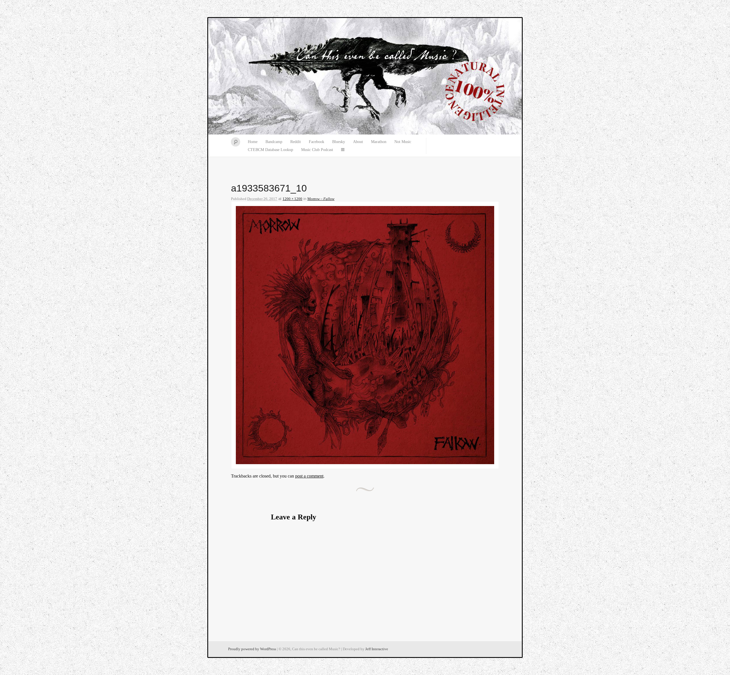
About (358, 142)
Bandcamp (273, 142)
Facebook (316, 142)
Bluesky (338, 142)
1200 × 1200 (292, 199)
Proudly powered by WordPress (252, 649)
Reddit (295, 142)
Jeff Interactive (376, 649)
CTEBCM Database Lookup (270, 150)
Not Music (402, 142)
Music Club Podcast (317, 150)
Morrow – (320, 199)
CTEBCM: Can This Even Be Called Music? (365, 76)
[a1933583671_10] (365, 462)
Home (252, 142)
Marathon (378, 142)
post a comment (309, 476)
